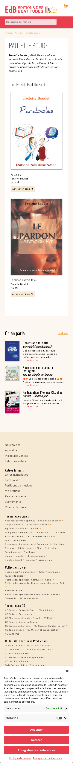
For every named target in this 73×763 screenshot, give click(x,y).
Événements (13, 501)
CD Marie (48, 618)
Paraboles (16, 174)
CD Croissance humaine (18, 626)
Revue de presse (16, 496)
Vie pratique (13, 490)
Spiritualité (51, 548)
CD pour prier (12, 649)
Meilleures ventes (16, 455)
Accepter (36, 729)
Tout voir (63, 333)
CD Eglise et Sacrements (18, 614)
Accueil (8, 33)
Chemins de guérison (49, 520)
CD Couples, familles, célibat (49, 626)
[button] (67, 671)
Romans (9, 548)
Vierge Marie (46, 560)
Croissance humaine (38, 524)
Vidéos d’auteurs (15, 507)
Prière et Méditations (44, 536)
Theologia (10, 598)
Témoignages (12, 552)
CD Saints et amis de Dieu (37, 649)
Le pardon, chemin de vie (24, 280)
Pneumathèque (13, 590)
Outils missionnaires (49, 572)
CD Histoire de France (17, 661)
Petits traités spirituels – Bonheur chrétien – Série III (32, 594)
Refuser (36, 740)
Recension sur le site (37, 344)
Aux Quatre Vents (29, 598)
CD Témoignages (14, 630)
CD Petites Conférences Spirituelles (24, 657)
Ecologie (30, 560)
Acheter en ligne (21, 189)
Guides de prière (14, 576)
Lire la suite (31, 360)
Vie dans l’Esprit (13, 560)
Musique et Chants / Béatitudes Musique (27, 645)
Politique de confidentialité (47, 758)
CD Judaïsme (12, 633)
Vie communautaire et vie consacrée (25, 556)
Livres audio (12, 480)
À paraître (11, 450)
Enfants (35, 528)
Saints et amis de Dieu (29, 548)
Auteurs (18, 33)
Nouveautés (12, 444)
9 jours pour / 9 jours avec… (20, 572)
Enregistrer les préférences (36, 750)
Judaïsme (59, 532)
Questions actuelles (15, 540)
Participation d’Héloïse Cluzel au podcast (43, 394)
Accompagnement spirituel (20, 520)
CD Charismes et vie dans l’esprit (22, 618)
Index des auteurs (16, 461)
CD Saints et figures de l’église (21, 622)
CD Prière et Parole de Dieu (20, 610)
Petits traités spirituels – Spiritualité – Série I (28, 579)
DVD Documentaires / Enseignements (25, 665)
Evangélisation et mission (18, 532)
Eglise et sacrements (16, 528)
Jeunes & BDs (43, 532)
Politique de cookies (20, 758)
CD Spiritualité (46, 610)
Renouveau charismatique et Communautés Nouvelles (34, 544)
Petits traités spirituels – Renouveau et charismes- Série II (36, 583)
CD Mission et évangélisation (42, 630)
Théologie (29, 552)
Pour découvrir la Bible (17, 536)
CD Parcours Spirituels (17, 653)
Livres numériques (16, 474)
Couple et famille (14, 524)
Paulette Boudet (19, 178)
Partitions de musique (19, 485)
